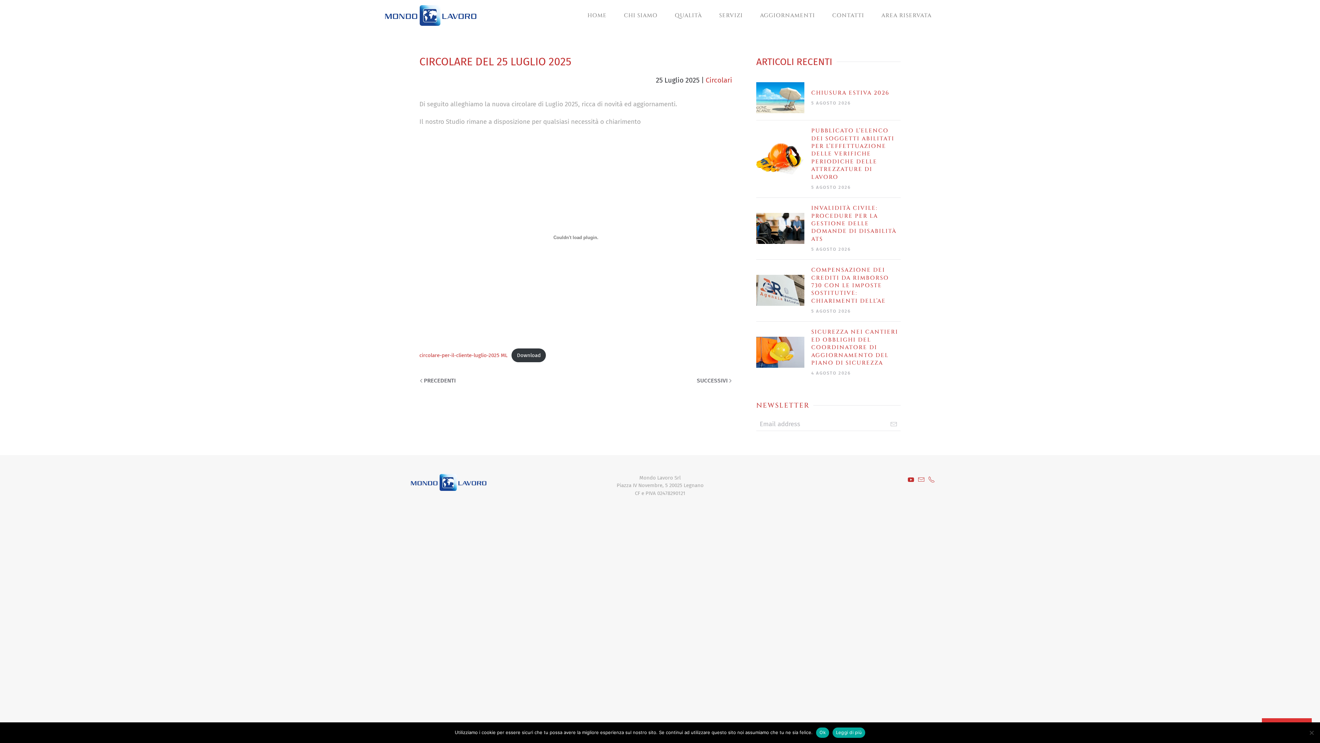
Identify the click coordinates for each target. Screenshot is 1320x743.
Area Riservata (906, 15)
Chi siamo (641, 15)
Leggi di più (849, 732)
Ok (823, 732)
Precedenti (440, 380)
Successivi (712, 380)
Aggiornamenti (787, 15)
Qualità (688, 15)
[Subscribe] (894, 424)
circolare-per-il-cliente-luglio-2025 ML (463, 355)
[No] (1311, 732)
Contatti (848, 15)
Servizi (731, 15)
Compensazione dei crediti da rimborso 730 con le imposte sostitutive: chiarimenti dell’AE (850, 285)
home (597, 15)
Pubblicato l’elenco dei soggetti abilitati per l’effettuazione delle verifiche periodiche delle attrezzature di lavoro (852, 154)
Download (529, 355)
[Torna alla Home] (430, 15)
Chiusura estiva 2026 (850, 93)
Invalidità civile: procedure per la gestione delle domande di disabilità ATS (853, 223)
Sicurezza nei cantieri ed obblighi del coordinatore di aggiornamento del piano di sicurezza (854, 347)
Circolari (719, 80)
